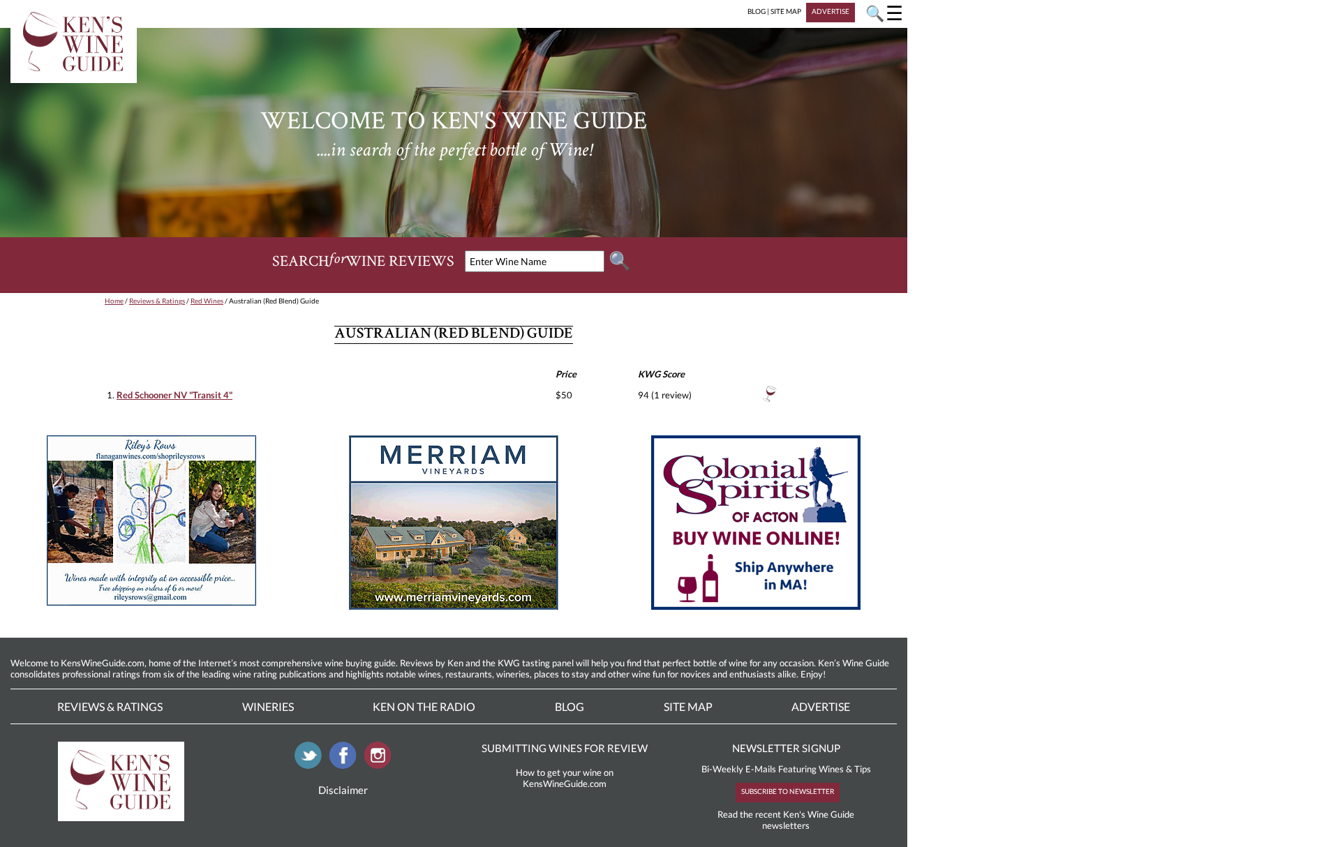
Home (114, 301)
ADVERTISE (830, 11)
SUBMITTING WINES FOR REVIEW (565, 748)
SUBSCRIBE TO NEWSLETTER (787, 791)
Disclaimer (343, 790)
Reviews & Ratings (157, 301)
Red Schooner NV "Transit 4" (174, 394)
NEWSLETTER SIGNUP (786, 748)
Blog (569, 706)
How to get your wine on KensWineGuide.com (564, 778)
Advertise (820, 706)
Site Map (688, 706)
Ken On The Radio (424, 706)
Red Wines (207, 301)
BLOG (756, 11)
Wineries (268, 706)
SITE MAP (785, 11)
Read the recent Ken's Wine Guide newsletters (785, 820)
